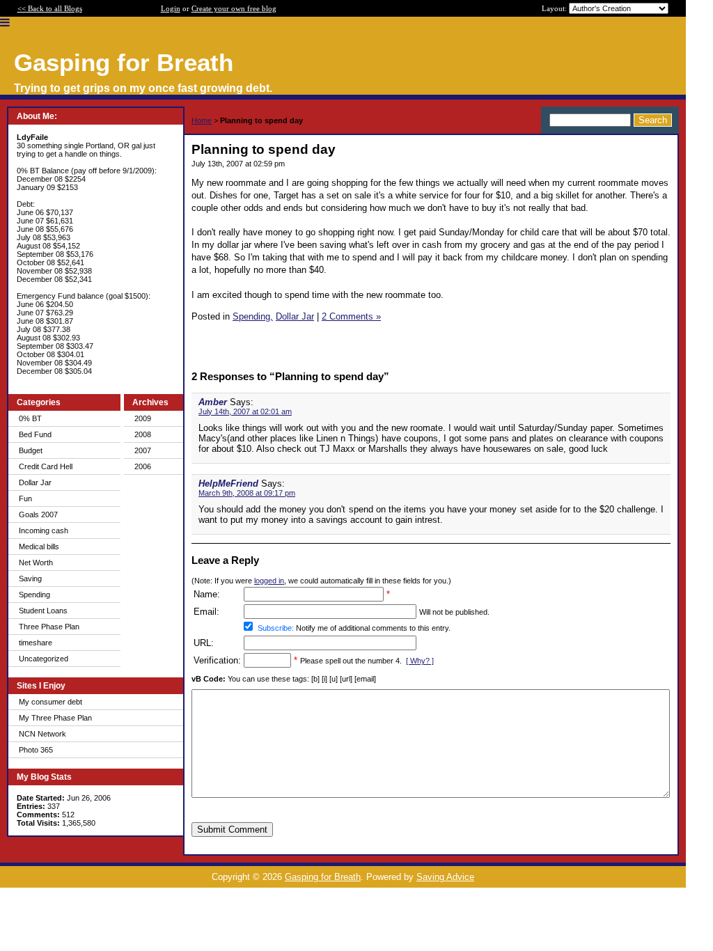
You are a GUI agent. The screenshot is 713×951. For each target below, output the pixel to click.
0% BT (30, 418)
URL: (204, 643)
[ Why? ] (420, 661)
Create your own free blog (233, 8)
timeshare (35, 642)
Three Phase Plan (49, 626)
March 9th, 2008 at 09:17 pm (246, 493)
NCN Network (42, 734)
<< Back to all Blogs (49, 8)
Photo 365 (36, 750)
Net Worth (36, 562)
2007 (142, 450)
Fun (25, 498)
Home (201, 120)
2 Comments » (351, 316)
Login (170, 8)
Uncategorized (43, 658)
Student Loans (43, 610)
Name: (207, 594)
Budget (30, 450)
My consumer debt (50, 702)
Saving (30, 578)
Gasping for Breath (323, 877)
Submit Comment (232, 829)
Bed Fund (35, 434)
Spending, (253, 316)
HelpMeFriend (228, 483)
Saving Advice (445, 877)
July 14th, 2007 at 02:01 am (245, 411)
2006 (142, 466)
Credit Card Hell (45, 466)
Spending (34, 594)
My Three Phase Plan (55, 718)
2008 (142, 434)
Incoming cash (43, 530)
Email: (206, 611)
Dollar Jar (35, 482)
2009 (142, 418)
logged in (269, 580)
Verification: (217, 660)
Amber (212, 402)
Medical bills (39, 546)
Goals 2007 (38, 514)
